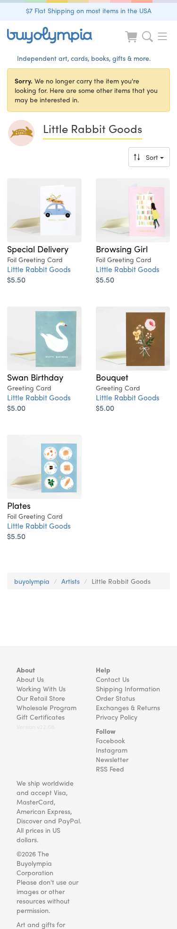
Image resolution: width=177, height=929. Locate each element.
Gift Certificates (41, 717)
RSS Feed (110, 768)
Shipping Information (128, 688)
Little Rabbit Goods (39, 269)
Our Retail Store (41, 698)
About (26, 669)
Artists (70, 581)
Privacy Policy (116, 717)
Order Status (115, 698)
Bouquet (112, 377)
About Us (30, 679)
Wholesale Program (46, 707)
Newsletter (112, 759)
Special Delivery (37, 248)
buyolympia (32, 581)
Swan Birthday (35, 377)
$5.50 (16, 279)
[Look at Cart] (132, 43)
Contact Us (112, 679)
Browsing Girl (122, 248)
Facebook (110, 740)
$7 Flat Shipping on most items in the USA (89, 10)
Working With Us (41, 688)
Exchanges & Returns (128, 707)
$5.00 (16, 407)
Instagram (111, 750)
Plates (19, 505)
